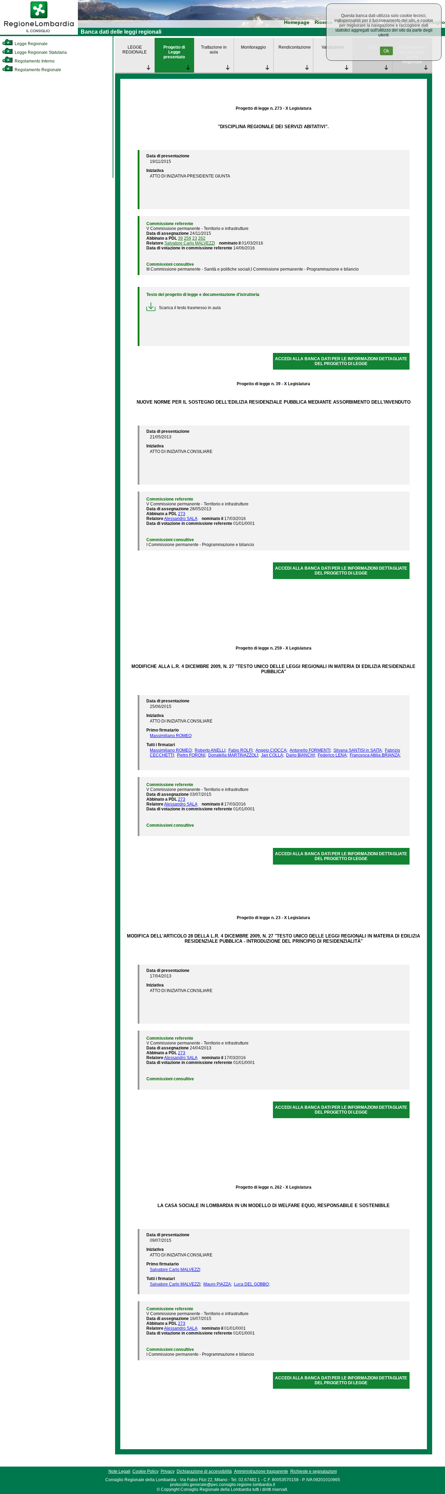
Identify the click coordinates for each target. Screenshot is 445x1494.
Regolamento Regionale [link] (37, 69)
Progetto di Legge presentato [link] (174, 52)
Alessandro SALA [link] (180, 518)
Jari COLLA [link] (272, 755)
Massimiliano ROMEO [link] (171, 735)
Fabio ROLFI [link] (240, 750)
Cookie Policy (145, 1471)
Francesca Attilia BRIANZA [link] (375, 755)
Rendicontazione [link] (294, 47)
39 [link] (180, 238)
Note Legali (119, 1471)
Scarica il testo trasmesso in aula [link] (190, 307)
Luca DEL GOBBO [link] (251, 1284)
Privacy (168, 1471)
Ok (386, 50)
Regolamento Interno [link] (34, 61)
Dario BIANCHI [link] (300, 755)
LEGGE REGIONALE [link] (134, 50)
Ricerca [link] (323, 22)
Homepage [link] (296, 22)
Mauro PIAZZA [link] (217, 1284)
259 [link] (187, 238)
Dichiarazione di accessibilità (204, 1471)
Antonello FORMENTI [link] (310, 750)
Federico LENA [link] (332, 755)
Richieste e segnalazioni (313, 1471)
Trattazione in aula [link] (214, 50)
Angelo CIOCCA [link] (271, 750)
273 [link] (181, 513)
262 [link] (201, 238)
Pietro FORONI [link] (191, 755)
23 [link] (194, 238)
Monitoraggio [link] (253, 47)
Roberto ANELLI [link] (210, 750)
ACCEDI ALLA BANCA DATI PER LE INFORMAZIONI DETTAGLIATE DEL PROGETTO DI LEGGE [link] (341, 361)
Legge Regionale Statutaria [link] (40, 52)
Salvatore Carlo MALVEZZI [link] (189, 243)
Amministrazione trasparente (261, 1471)
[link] (39, 33)
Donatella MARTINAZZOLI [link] (233, 755)
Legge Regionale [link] (31, 43)
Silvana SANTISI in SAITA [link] (357, 750)
